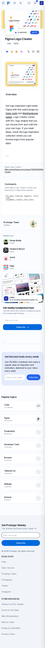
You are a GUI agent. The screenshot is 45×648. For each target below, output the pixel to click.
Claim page (22, 32)
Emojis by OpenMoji (11, 628)
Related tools (8, 236)
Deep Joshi (11, 113)
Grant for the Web (10, 610)
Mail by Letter (8, 622)
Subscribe (20, 327)
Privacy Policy (8, 634)
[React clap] (12, 52)
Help (4, 562)
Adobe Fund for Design (13, 604)
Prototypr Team (11, 222)
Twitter (5, 585)
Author (7, 225)
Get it (34, 32)
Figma (16, 43)
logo (9, 43)
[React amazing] (21, 52)
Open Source (8, 568)
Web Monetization (10, 616)
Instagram (6, 591)
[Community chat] (29, 2)
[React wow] (17, 52)
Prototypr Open (9, 574)
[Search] (14, 2)
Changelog (7, 580)
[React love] (7, 52)
